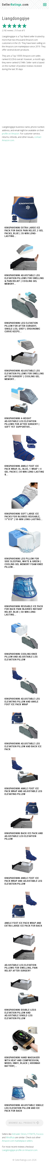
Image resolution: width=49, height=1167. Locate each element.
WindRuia (10, 1137)
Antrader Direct (19, 1134)
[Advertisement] (24, 98)
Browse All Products (22, 1122)
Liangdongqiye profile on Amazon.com (19, 1150)
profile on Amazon (10, 133)
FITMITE (31, 1134)
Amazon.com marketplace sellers (17, 1140)
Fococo (39, 1134)
